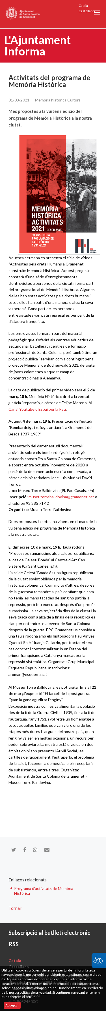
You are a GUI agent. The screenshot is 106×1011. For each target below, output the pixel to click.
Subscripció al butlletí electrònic (49, 932)
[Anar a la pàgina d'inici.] (23, 14)
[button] (97, 12)
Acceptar (12, 1005)
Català (83, 5)
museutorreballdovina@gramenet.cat (62, 496)
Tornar (14, 908)
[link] (59, 194)
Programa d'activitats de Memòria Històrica (43, 891)
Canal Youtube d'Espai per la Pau (37, 409)
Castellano (87, 11)
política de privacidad (35, 992)
